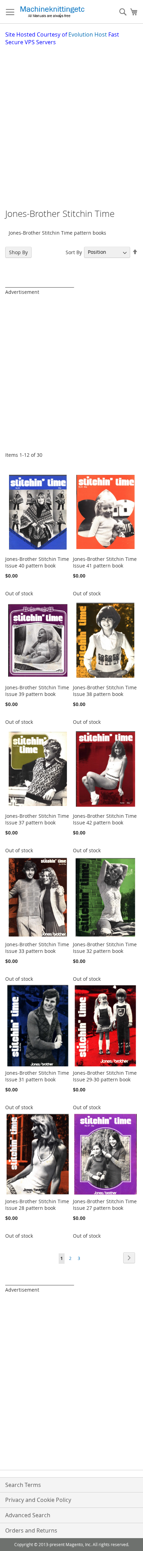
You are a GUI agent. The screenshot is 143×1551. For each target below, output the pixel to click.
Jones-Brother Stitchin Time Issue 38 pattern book (105, 690)
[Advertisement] (71, 121)
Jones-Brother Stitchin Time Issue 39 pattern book (37, 690)
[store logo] (52, 12)
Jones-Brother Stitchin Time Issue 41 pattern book (105, 562)
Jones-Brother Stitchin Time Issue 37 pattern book (37, 819)
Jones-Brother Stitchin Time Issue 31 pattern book (37, 1076)
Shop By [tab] (18, 252)
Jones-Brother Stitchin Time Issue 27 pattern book (105, 1204)
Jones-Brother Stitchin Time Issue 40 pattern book (37, 562)
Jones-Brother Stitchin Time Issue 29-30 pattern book (105, 1076)
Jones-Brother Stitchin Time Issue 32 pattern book (105, 947)
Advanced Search (27, 1515)
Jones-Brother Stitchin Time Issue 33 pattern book (37, 947)
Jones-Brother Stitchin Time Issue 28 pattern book (37, 1204)
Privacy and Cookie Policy (38, 1500)
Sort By (74, 252)
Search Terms (23, 1485)
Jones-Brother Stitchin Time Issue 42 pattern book (105, 819)
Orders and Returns (31, 1530)
